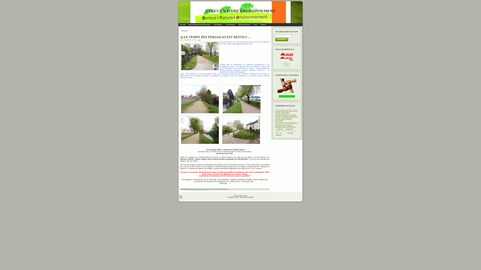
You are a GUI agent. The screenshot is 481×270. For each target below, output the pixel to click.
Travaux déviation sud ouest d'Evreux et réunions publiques (286, 116)
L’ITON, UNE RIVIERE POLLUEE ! (283, 120)
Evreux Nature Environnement (240, 11)
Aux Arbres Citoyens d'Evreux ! (286, 123)
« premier (279, 129)
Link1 (235, 195)
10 (277, 133)
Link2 (240, 195)
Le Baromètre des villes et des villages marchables (286, 112)
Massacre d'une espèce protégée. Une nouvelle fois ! (285, 126)
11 (280, 133)
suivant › (290, 133)
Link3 (245, 195)
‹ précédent (289, 129)
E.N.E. (193, 189)
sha (199, 40)
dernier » (279, 135)
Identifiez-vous (202, 189)
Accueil (184, 31)
